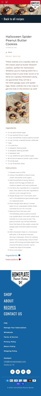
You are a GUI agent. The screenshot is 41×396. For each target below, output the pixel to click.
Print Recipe (13, 56)
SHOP (8, 294)
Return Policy (9, 346)
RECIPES (10, 307)
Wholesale (8, 332)
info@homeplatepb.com (15, 361)
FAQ (5, 323)
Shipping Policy (10, 351)
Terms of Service (11, 337)
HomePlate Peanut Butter (24, 388)
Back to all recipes (14, 19)
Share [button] (10, 52)
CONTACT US (13, 313)
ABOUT (9, 300)
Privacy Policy (10, 342)
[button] (2, 2)
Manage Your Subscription (15, 328)
